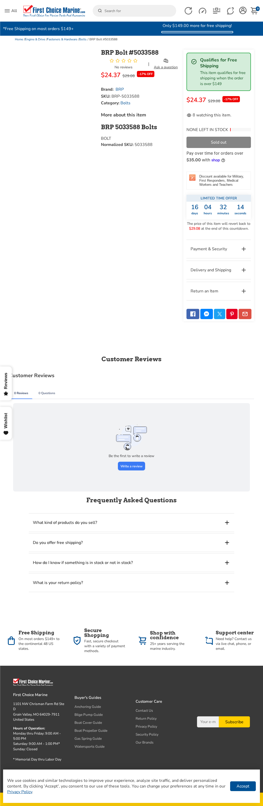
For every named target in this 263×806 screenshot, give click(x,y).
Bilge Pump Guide (88, 714)
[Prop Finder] (188, 11)
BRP (120, 89)
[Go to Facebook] (192, 314)
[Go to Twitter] (219, 314)
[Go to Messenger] (206, 314)
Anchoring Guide (87, 706)
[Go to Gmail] (245, 314)
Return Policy (146, 718)
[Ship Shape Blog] (216, 11)
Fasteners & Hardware (62, 39)
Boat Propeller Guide (90, 730)
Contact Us (144, 710)
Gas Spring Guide (88, 738)
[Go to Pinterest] (232, 314)
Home (19, 39)
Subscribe (234, 722)
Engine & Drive (35, 39)
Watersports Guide (89, 746)
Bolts (83, 39)
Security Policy (147, 734)
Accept (243, 786)
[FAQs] (230, 11)
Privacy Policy (146, 726)
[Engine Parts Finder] (202, 11)
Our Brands (145, 742)
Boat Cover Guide (88, 722)
